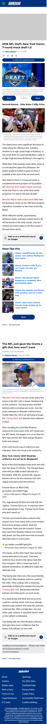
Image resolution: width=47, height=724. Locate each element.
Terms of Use (8, 694)
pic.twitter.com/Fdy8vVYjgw (15, 491)
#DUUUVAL (24, 487)
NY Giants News (14, 658)
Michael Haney (11, 355)
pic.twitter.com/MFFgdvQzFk (18, 544)
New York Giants (13, 398)
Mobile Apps (7, 685)
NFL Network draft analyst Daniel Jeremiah (21, 187)
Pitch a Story (7, 689)
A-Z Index (6, 702)
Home (4, 325)
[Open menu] (3, 3)
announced (31, 434)
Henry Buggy (10, 51)
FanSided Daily (29, 685)
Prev (9, 98)
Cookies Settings (29, 702)
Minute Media (13, 708)
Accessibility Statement (33, 698)
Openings (26, 677)
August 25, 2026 (35, 547)
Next (38, 98)
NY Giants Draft (14, 325)
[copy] (16, 55)
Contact (5, 681)
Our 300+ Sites (28, 681)
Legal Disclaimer (9, 698)
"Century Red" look (14, 418)
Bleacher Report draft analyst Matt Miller (20, 199)
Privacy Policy (28, 689)
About (4, 677)
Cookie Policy (28, 694)
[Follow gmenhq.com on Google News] (41, 238)
